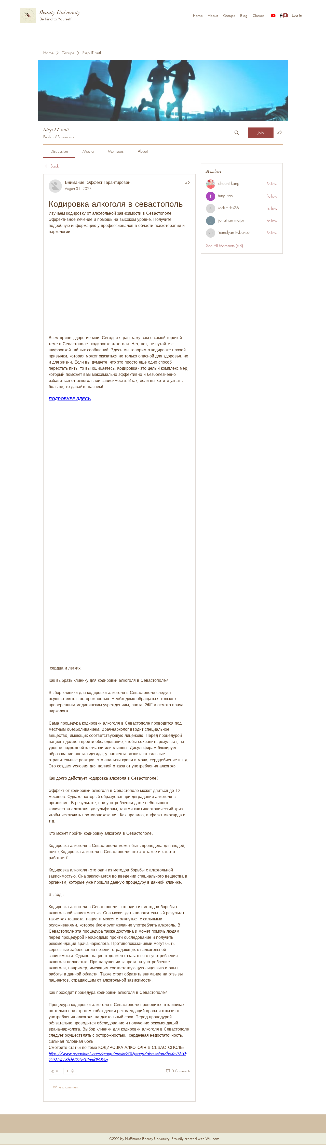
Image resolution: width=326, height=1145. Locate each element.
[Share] (187, 182)
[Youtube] (273, 15)
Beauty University (59, 12)
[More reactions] (70, 1071)
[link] (59, 151)
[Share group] (280, 132)
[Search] (237, 132)
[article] (119, 638)
